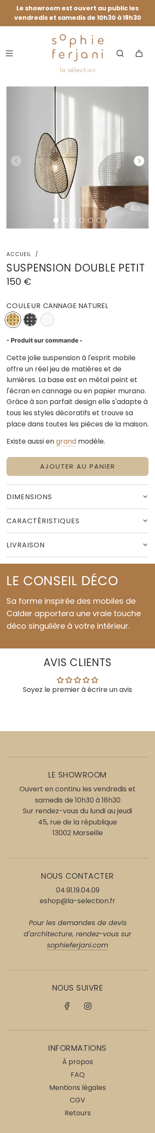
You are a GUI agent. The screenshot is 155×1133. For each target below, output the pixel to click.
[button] (56, 220)
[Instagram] (87, 1006)
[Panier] (139, 53)
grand (66, 441)
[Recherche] (120, 53)
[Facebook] (67, 1006)
